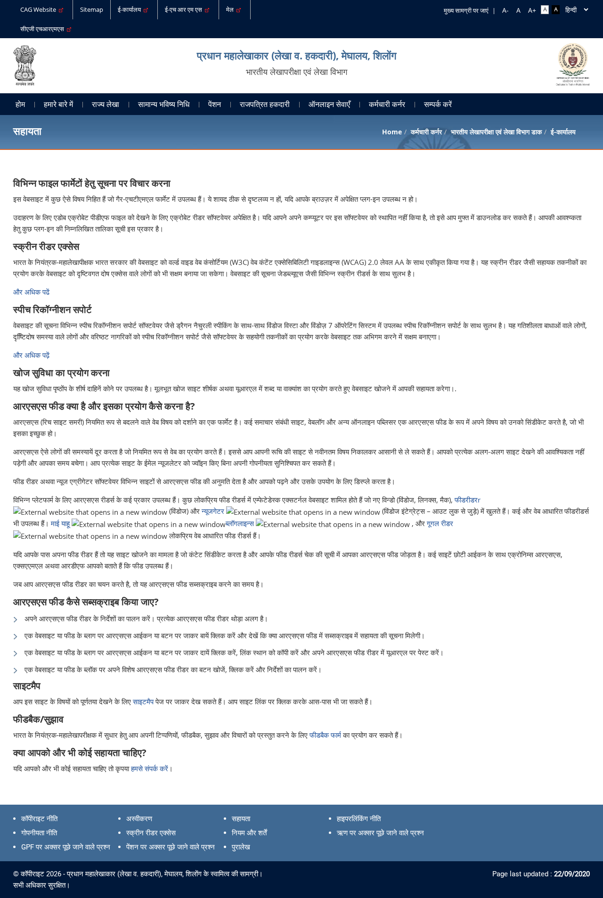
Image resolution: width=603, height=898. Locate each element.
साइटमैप (144, 701)
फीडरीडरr (468, 499)
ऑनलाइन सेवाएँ (329, 104)
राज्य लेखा (105, 104)
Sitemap (91, 9)
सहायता (241, 819)
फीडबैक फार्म (326, 735)
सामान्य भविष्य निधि (163, 104)
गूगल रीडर (440, 523)
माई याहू (60, 523)
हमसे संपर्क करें (149, 768)
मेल (231, 9)
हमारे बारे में (58, 104)
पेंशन (214, 104)
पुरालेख (241, 847)
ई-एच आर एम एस (185, 9)
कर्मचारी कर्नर (387, 104)
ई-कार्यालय (131, 9)
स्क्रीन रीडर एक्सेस (151, 833)
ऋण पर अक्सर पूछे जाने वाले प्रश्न (380, 833)
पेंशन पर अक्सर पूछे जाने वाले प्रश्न (170, 847)
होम (20, 104)
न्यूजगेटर (213, 511)
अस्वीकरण (139, 819)
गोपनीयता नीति (39, 833)
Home (392, 131)
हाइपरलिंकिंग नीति (359, 819)
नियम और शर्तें (249, 833)
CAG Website (39, 9)
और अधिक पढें (31, 292)
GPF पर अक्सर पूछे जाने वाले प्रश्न (65, 847)
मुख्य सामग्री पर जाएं (466, 10)
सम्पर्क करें (438, 104)
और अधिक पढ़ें (31, 355)
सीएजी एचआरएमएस (43, 29)
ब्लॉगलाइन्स (240, 523)
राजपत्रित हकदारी (265, 104)
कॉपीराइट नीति (39, 819)
